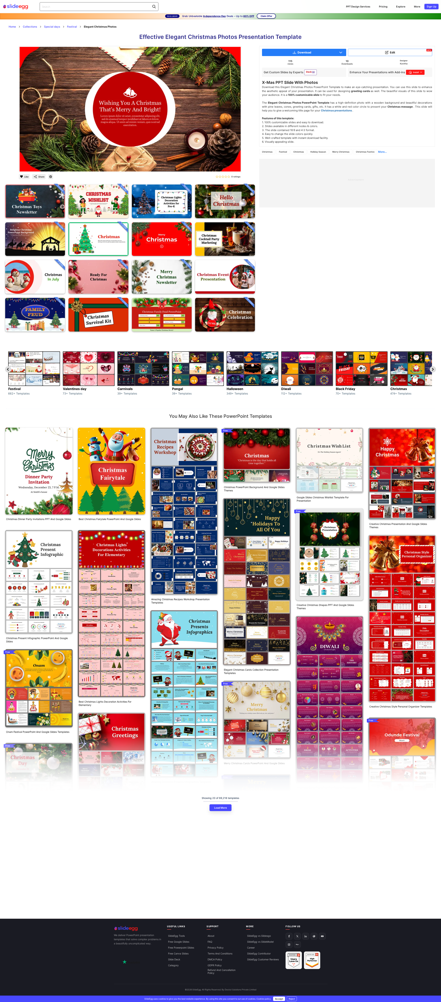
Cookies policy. (263, 998)
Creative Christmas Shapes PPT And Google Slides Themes (325, 606)
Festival (283, 151)
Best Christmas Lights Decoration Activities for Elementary (105, 703)
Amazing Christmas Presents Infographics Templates (181, 781)
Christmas (267, 151)
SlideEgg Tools (176, 935)
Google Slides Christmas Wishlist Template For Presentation (323, 499)
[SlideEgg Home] (138, 928)
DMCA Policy (215, 959)
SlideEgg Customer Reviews (263, 959)
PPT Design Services (358, 6)
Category (173, 965)
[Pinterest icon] (50, 176)
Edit (410, 51)
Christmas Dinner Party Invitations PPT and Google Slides (38, 519)
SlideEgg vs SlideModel (260, 941)
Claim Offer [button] (266, 16)
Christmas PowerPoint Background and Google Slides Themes (254, 489)
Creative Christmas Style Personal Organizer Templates (400, 706)
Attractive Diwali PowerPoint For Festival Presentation (327, 787)
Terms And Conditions (220, 953)
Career (251, 947)
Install (416, 72)
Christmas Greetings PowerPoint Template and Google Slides (109, 886)
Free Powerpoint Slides (181, 947)
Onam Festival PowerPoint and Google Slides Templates (37, 731)
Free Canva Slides (178, 953)
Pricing (383, 6)
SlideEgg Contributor (259, 953)
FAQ (210, 941)
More (417, 6)
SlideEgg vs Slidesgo (259, 935)
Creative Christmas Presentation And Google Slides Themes (398, 525)
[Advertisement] (347, 183)
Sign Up (431, 6)
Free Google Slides (178, 941)
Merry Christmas (341, 151)
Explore (400, 6)
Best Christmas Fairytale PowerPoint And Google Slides (110, 519)
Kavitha (404, 63)
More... (382, 151)
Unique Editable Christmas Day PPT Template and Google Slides (39, 916)
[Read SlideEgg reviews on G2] (294, 960)
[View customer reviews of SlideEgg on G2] (312, 960)
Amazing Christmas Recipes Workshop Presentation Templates (180, 601)
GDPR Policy (215, 965)
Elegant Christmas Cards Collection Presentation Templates (251, 671)
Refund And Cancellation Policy (221, 971)
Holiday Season (318, 151)
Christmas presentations (336, 110)
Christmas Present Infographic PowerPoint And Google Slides (37, 640)
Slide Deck (174, 959)
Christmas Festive (365, 151)
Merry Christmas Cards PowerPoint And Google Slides (254, 763)
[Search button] (154, 6)
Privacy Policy (216, 947)
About (211, 935)
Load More (220, 807)
